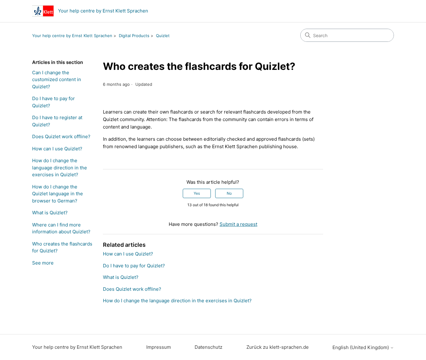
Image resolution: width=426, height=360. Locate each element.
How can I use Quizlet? (57, 149)
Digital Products (134, 35)
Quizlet (163, 35)
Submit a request (238, 224)
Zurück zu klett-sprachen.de (277, 347)
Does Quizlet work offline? (61, 136)
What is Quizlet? (50, 213)
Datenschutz (208, 347)
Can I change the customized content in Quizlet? (56, 80)
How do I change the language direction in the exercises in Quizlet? (59, 168)
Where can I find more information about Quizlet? (61, 228)
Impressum (158, 347)
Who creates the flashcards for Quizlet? (62, 247)
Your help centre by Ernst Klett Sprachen (72, 35)
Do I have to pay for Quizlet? (53, 102)
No (229, 193)
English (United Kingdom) (361, 347)
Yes (197, 193)
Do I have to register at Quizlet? (57, 121)
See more (43, 263)
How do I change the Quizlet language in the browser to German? (57, 194)
